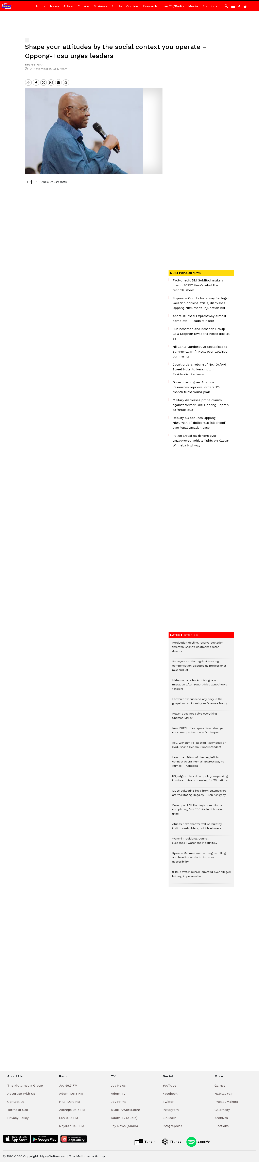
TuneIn (149, 1141)
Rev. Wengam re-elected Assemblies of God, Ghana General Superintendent (199, 747)
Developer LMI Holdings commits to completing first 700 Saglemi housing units (197, 811)
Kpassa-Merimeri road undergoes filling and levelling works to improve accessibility (199, 859)
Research (149, 6)
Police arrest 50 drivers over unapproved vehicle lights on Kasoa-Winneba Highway (201, 440)
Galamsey (222, 1110)
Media (193, 6)
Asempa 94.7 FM (72, 1110)
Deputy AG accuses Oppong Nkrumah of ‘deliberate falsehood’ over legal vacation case (199, 422)
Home (41, 6)
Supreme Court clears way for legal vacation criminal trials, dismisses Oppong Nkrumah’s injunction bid (200, 303)
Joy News (118, 1085)
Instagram (171, 1110)
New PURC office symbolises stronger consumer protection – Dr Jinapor (198, 732)
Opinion (132, 6)
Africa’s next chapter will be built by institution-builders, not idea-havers (197, 828)
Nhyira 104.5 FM (71, 1126)
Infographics (172, 1126)
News (54, 6)
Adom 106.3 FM (71, 1093)
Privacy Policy (18, 1118)
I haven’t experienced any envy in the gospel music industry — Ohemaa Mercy (199, 703)
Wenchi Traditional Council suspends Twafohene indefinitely (195, 843)
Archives (221, 1118)
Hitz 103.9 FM (69, 1102)
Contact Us (15, 1102)
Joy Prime (118, 1102)
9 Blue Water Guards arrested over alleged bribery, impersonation (201, 876)
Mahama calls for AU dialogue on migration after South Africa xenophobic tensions (199, 687)
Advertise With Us (21, 1093)
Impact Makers (226, 1102)
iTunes (175, 1141)
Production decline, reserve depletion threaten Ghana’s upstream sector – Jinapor (197, 649)
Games (219, 1085)
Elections (209, 6)
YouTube (169, 1085)
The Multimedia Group (25, 1085)
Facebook (170, 1093)
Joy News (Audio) (124, 1126)
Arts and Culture (76, 6)
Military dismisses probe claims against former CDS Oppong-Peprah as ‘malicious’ (201, 405)
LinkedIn (169, 1118)
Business (100, 6)
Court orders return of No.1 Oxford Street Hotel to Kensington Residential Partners (199, 369)
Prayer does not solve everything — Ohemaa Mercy (196, 718)
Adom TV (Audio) (124, 1118)
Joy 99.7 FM (68, 1085)
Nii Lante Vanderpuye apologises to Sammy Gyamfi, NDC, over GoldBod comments (200, 351)
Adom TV (118, 1093)
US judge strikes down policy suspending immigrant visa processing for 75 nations (200, 780)
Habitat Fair (223, 1093)
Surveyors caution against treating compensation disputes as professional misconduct (199, 668)
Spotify (203, 1141)
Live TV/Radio (172, 6)
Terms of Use (17, 1110)
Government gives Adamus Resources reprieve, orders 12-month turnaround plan (196, 387)
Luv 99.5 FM (68, 1118)
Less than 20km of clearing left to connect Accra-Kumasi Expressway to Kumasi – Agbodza (198, 764)
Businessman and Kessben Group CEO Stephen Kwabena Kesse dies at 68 (201, 333)
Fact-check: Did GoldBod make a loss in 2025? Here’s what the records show (198, 285)
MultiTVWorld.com (125, 1110)
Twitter (168, 1102)
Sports (116, 6)
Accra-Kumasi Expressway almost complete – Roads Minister (199, 318)
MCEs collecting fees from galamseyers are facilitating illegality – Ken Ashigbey (199, 795)
